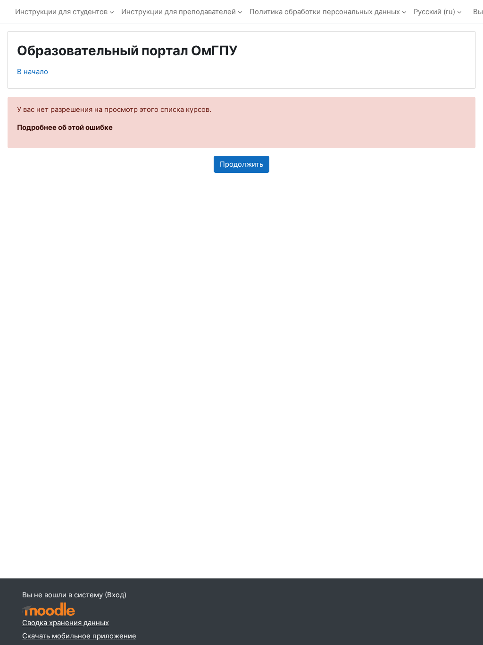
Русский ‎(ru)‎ (434, 12)
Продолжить (241, 164)
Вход (115, 595)
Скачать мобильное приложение (79, 636)
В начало (32, 72)
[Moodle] (48, 609)
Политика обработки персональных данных (325, 12)
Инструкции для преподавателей (178, 12)
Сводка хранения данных (65, 623)
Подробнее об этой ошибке (65, 127)
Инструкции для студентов (61, 12)
